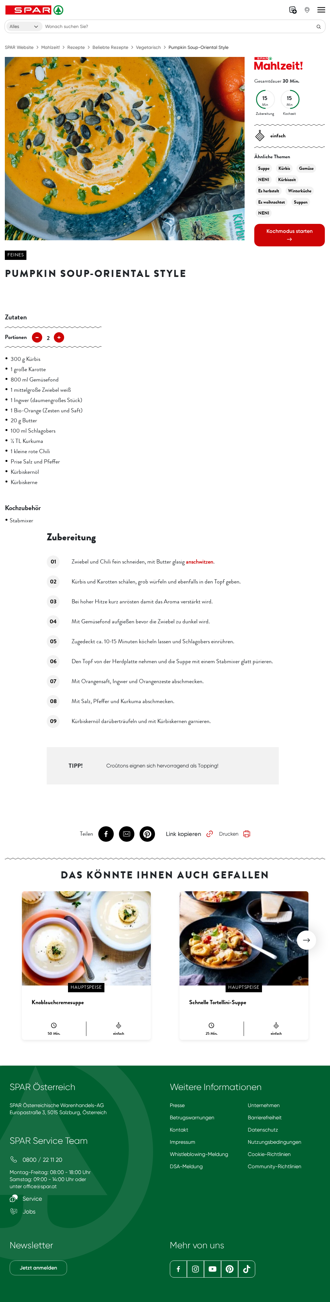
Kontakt (179, 1130)
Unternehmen (264, 1105)
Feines (15, 255)
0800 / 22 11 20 (41, 1159)
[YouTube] (212, 1269)
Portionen (16, 337)
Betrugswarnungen (192, 1117)
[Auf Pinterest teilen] (147, 834)
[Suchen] (318, 26)
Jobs (28, 1211)
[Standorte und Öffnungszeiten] (307, 10)
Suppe (263, 168)
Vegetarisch (148, 47)
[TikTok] (246, 1269)
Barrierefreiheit (265, 1117)
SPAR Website (19, 47)
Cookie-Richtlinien (269, 1154)
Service (31, 1198)
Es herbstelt (268, 191)
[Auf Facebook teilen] (106, 834)
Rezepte (76, 47)
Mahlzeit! (50, 47)
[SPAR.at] (35, 10)
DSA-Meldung (186, 1166)
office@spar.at (40, 1186)
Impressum (182, 1142)
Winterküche (299, 191)
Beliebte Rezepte (110, 47)
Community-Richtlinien (274, 1166)
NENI (263, 179)
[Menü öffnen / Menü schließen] (321, 10)
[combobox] (24, 26)
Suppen (300, 202)
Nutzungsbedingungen (274, 1142)
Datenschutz (263, 1130)
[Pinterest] (229, 1269)
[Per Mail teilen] (126, 834)
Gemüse (306, 168)
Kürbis (284, 168)
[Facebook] (178, 1269)
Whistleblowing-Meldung (199, 1154)
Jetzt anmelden (38, 1268)
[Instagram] (195, 1269)
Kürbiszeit (287, 179)
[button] (306, 940)
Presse (177, 1105)
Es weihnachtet (271, 202)
